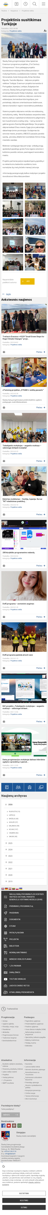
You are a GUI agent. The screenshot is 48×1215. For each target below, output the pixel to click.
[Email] (19, 1126)
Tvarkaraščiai (12, 1009)
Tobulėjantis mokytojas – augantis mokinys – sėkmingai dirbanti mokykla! (22, 447)
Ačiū (26, 281)
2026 (10, 805)
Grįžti (8, 294)
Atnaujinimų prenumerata (21, 992)
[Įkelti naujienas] (16, 4)
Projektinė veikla (28, 11)
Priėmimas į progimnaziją (21, 906)
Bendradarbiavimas (9, 1041)
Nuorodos (28, 1064)
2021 (10, 869)
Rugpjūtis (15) (14, 811)
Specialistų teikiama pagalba (35, 1037)
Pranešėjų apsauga (32, 1082)
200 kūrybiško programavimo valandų (19, 553)
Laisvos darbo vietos (19, 986)
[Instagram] (14, 1126)
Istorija (5, 1021)
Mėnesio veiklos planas (20, 959)
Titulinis (4, 11)
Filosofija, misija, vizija (10, 1027)
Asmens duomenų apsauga (35, 1069)
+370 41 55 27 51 (10, 1151)
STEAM (12, 926)
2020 (10, 875)
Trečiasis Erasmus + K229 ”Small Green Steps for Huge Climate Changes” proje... (23, 338)
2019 (10, 881)
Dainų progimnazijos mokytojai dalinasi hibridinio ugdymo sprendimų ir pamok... (24, 761)
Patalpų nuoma (16, 933)
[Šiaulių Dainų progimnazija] (6, 3)
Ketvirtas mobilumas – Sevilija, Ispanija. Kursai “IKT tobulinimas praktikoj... (22, 500)
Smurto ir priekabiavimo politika (33, 1086)
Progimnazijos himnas (11, 1035)
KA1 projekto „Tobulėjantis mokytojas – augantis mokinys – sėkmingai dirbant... (23, 707)
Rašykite (6, 1115)
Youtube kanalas (17, 979)
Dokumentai (14, 919)
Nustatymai (24, 1193)
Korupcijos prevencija (32, 1090)
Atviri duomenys (31, 1099)
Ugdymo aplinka (8, 1024)
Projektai (14, 939)
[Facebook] (3, 1126)
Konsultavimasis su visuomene (32, 1073)
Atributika (6, 1032)
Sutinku (24, 1207)
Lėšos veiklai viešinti (10, 1072)
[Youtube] (9, 1126)
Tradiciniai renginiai (10, 1038)
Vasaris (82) (13, 833)
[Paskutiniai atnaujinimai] (25, 4)
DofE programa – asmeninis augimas (18, 604)
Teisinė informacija (32, 1096)
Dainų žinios (14, 972)
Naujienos (14, 11)
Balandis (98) (14, 826)
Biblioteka (14, 946)
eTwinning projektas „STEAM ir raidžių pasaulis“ (23, 390)
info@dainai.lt (10, 1154)
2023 (10, 856)
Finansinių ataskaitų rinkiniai (13, 1069)
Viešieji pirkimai (8, 1077)
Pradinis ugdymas (31, 1027)
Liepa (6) (12, 815)
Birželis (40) (13, 819)
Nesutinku (24, 1200)
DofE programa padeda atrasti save (18, 655)
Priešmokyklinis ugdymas (34, 1024)
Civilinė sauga (30, 1093)
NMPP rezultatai (8, 1083)
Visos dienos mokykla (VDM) (35, 1029)
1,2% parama (15, 966)
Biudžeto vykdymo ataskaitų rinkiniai (13, 1065)
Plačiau (39, 352)
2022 (10, 862)
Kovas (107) (13, 829)
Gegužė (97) (13, 822)
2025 (10, 843)
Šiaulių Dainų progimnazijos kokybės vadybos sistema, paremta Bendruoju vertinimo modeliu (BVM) (26, 897)
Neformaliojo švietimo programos (33, 1033)
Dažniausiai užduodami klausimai (33, 1079)
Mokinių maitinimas (18, 953)
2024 (10, 850)
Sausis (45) (13, 836)
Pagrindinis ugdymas (32, 1021)
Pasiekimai (14, 913)
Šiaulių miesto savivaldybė (26, 1136)
